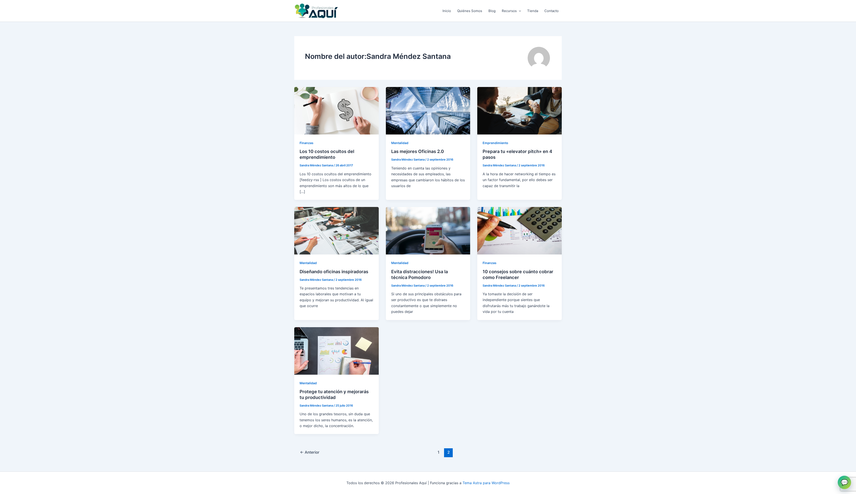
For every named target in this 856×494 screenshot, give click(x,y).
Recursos (509, 11)
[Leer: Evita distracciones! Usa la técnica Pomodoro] (428, 230)
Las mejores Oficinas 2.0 (417, 151)
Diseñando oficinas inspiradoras (334, 271)
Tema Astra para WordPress (486, 483)
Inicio (446, 11)
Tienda (532, 11)
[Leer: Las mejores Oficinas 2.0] (428, 110)
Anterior (309, 452)
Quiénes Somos (469, 11)
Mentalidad (399, 143)
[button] (519, 11)
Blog (492, 11)
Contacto (551, 11)
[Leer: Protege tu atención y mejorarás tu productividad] (336, 350)
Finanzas (306, 143)
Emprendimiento (495, 143)
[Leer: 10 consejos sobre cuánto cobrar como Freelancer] (519, 230)
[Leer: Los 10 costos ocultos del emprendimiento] (336, 110)
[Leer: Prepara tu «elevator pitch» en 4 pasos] (519, 110)
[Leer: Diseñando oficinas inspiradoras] (336, 230)
